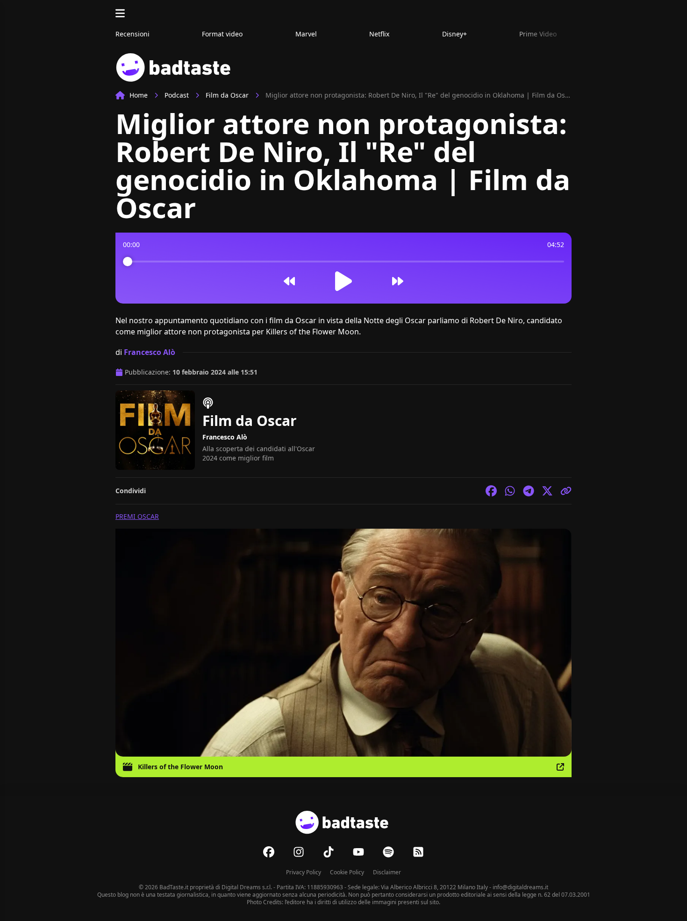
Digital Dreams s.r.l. (247, 887)
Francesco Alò (149, 352)
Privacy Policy (303, 872)
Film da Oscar (227, 95)
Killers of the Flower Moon (180, 766)
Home (138, 95)
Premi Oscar (137, 516)
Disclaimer (387, 872)
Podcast (177, 95)
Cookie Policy (347, 872)
